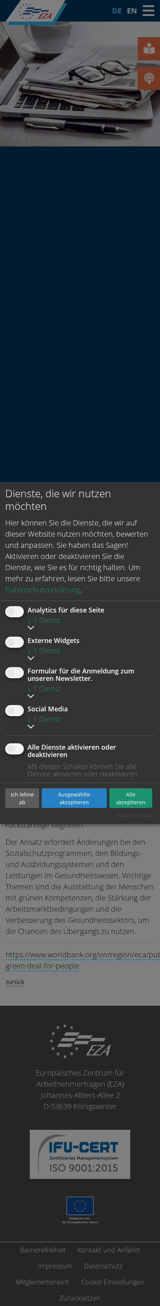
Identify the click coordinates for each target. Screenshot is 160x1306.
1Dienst (44, 620)
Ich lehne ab (22, 798)
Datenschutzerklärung (42, 590)
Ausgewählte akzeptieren (74, 798)
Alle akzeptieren (130, 798)
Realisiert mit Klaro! (134, 815)
